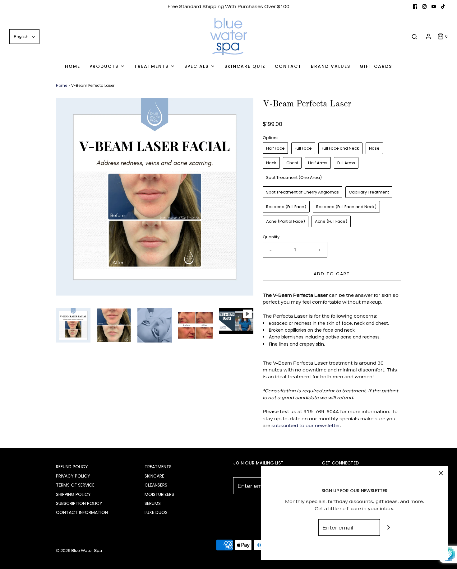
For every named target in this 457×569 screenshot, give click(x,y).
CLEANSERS (156, 485)
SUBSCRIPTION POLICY (79, 503)
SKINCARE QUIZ (244, 66)
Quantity (271, 237)
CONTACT (288, 66)
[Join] (388, 527)
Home (61, 85)
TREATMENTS (158, 467)
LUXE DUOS (156, 512)
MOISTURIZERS (159, 494)
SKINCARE (154, 476)
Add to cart (332, 274)
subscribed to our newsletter (305, 425)
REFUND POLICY (72, 467)
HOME (72, 66)
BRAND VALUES (330, 66)
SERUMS (153, 503)
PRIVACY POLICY (73, 476)
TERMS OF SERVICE (75, 485)
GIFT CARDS (376, 66)
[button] (73, 325)
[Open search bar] (414, 36)
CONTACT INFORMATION (82, 512)
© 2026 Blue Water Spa (79, 550)
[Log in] (428, 36)
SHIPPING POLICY (73, 494)
